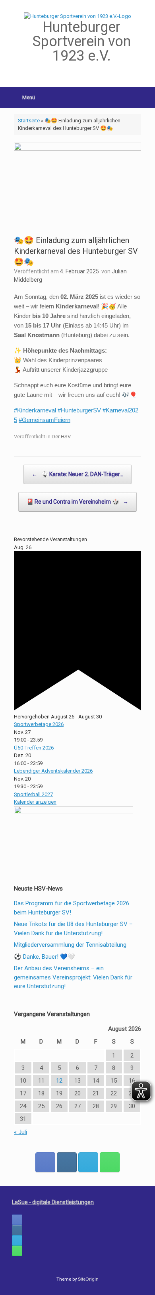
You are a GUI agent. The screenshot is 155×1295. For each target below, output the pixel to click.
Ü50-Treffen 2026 (34, 748)
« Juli (20, 1132)
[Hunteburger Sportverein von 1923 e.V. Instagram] (67, 1162)
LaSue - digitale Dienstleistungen (53, 1202)
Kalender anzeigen (35, 802)
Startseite (29, 121)
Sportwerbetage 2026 (39, 724)
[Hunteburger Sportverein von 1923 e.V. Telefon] (110, 1162)
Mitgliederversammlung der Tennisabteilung (70, 944)
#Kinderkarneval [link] (35, 410)
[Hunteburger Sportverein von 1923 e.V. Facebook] (45, 1162)
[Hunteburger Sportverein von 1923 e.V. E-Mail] (88, 1162)
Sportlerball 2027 (33, 794)
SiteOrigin (88, 1279)
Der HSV (61, 437)
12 (59, 1080)
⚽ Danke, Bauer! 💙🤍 (44, 956)
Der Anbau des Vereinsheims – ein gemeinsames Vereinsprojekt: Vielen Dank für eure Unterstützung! (73, 977)
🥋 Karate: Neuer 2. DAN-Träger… (77, 474)
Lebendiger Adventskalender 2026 (53, 771)
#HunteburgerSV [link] (79, 410)
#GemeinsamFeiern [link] (44, 419)
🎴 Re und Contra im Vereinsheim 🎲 (77, 501)
